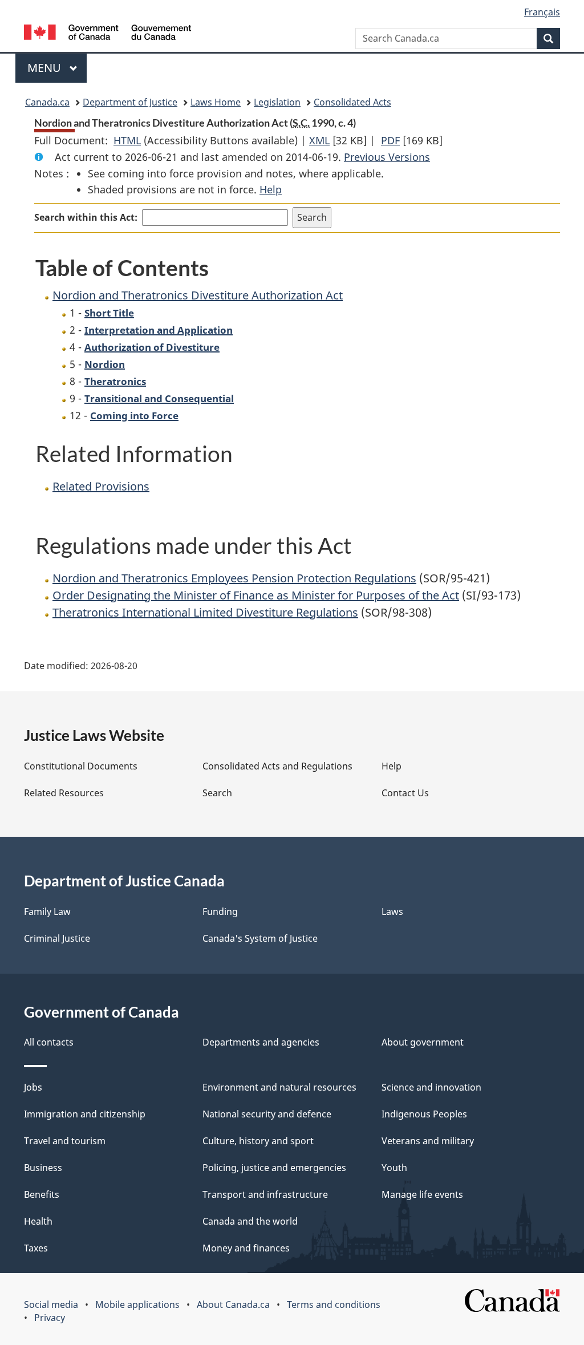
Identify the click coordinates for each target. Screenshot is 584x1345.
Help (270, 189)
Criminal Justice (57, 938)
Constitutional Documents (80, 766)
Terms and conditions (333, 1304)
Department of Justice (130, 102)
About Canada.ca (233, 1304)
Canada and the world (250, 1221)
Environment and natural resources (279, 1087)
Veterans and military (428, 1141)
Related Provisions (100, 486)
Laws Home (215, 102)
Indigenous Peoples (424, 1114)
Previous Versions (387, 157)
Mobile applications (137, 1304)
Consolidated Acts (352, 102)
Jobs (33, 1087)
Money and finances (246, 1248)
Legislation (277, 102)
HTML (127, 140)
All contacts (49, 1042)
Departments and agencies (260, 1042)
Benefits (41, 1194)
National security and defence (266, 1114)
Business (43, 1167)
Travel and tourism (65, 1141)
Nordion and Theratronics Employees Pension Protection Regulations (234, 578)
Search (217, 793)
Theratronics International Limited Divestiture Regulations (205, 612)
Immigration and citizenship (84, 1114)
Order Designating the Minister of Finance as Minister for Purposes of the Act (255, 595)
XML (319, 140)
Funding (220, 911)
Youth (394, 1167)
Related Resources (64, 793)
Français (542, 12)
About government (423, 1042)
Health (38, 1221)
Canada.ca (47, 102)
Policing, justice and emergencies (274, 1167)
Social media (51, 1304)
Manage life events (422, 1194)
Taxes (36, 1248)
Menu (45, 67)
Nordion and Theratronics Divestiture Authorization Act (197, 295)
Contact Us (405, 793)
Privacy (49, 1317)
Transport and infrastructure (265, 1194)
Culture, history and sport (258, 1141)
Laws (392, 911)
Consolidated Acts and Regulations (277, 766)
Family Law (47, 911)
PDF (390, 140)
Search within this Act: (85, 217)
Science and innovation (431, 1087)
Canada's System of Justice (260, 938)
